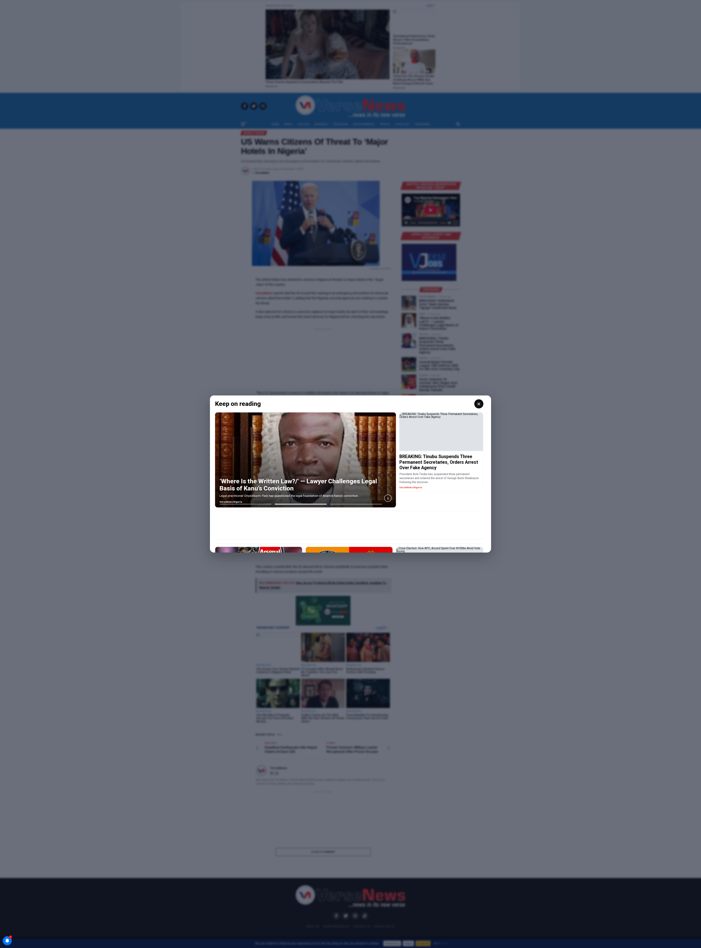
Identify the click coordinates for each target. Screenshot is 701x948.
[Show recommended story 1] (245, 504)
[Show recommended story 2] (301, 504)
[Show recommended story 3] (356, 504)
